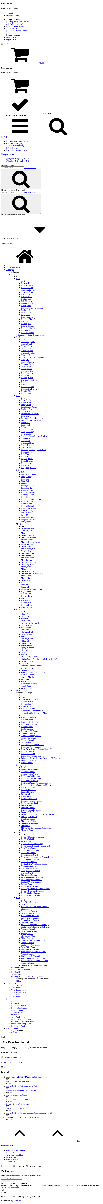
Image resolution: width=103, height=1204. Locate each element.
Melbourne (25, 826)
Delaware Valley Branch (31, 747)
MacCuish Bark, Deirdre (31, 542)
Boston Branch (27, 727)
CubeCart (17, 1201)
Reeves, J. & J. (27, 603)
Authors (14, 274)
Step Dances (16, 974)
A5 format (15, 1003)
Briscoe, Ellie (26, 283)
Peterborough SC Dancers (31, 880)
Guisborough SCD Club (30, 774)
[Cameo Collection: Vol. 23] (12, 1057)
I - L (18, 470)
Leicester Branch (28, 808)
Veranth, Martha (27, 670)
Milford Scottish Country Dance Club (36, 828)
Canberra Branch (28, 733)
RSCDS (9, 999)
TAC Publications (13, 1015)
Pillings (19, 981)
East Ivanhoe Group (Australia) (33, 756)
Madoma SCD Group (29, 823)
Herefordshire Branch (29, 781)
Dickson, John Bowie (29, 380)
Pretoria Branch (27, 884)
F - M (18, 765)
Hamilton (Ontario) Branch (32, 778)
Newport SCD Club (29, 862)
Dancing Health (17, 972)
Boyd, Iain (25, 315)
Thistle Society (27, 938)
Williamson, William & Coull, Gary (30, 335)
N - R (18, 832)
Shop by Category (13, 238)
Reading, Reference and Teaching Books (27, 976)
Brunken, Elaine (27, 333)
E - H (18, 396)
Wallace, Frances (28, 675)
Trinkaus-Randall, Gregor (31, 666)
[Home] (25, 265)
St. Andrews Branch (29, 931)
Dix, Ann (25, 382)
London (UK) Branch (29, 812)
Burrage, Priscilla (28, 328)
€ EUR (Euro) (11, 28)
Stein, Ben (25, 654)
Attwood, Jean (27, 292)
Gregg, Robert (27, 447)
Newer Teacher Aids (14, 267)
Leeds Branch (26, 805)
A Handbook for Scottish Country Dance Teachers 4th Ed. (29, 1113)
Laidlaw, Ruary (27, 510)
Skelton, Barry (27, 639)
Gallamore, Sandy (28, 427)
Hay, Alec (25, 456)
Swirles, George (27, 661)
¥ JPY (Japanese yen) (14, 24)
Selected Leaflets (17, 967)
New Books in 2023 (19, 992)
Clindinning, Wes (28, 342)
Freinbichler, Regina (29, 407)
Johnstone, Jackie (28, 488)
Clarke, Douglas (27, 362)
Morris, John (26, 576)
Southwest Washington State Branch (35, 927)
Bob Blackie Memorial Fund (22, 1021)
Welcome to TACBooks (15, 1150)
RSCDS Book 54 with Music (17, 1104)
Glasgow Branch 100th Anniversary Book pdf (24, 1117)
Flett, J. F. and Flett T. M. (31, 420)
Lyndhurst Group (28, 819)
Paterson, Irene (27, 582)
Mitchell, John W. (28, 571)
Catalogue (10, 270)
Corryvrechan (26, 742)
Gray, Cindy (26, 400)
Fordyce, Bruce (27, 409)
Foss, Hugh (25, 425)
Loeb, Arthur (26, 477)
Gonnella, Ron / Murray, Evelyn (34, 436)
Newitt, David (26, 551)
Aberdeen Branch (28, 708)
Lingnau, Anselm (28, 519)
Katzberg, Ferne (27, 495)
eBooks (14, 1033)
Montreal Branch (28, 830)
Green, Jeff (25, 445)
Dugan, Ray (26, 393)
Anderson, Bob (27, 288)
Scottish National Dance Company (35, 925)
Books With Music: (18, 1006)
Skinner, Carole (27, 641)
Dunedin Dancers (28, 754)
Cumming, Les (27, 371)
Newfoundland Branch (30, 859)
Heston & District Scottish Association (36, 783)
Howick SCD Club (28, 790)
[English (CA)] (7, 154)
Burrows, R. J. (27, 330)
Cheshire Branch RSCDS (31, 699)
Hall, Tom (25, 454)
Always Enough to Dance (16, 1095)
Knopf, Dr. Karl (27, 506)
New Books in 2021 (19, 997)
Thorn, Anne (26, 614)
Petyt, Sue (25, 585)
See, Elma (25, 630)
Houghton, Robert (28, 468)
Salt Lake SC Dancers (30, 916)
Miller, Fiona (26, 569)
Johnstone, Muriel (28, 490)
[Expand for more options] (20, 135)
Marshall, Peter (27, 540)
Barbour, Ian (26, 294)
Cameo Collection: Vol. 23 (12, 1062)
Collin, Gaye (26, 348)
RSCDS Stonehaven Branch (32, 837)
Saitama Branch (27, 913)
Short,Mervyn (26, 634)
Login (3, 165)
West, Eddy (25, 679)
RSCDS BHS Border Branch (32, 891)
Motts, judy (25, 580)
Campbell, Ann (27, 351)
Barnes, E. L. (26, 297)
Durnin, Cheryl (27, 391)
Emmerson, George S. (30, 414)
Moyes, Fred (26, 546)
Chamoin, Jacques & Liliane (32, 357)
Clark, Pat (25, 360)
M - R (18, 524)
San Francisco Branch (30, 918)
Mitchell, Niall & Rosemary (32, 573)
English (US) (11, 39)
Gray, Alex (25, 441)
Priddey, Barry (27, 587)
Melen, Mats (26, 567)
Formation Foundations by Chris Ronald (22, 1090)
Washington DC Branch (30, 956)
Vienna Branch (27, 954)
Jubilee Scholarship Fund (21, 1024)
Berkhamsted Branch (29, 722)
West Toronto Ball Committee (33, 958)
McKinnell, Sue (27, 528)
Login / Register (12, 15)
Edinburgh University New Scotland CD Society (40, 758)
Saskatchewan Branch (30, 920)
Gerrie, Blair (26, 411)
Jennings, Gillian (27, 486)
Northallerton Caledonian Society (34, 864)
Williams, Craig (27, 618)
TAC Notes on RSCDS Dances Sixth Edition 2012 (26, 1077)
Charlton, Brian (27, 355)
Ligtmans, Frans (27, 517)
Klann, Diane (26, 504)
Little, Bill (25, 481)
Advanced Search (30, 168)
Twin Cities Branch (29, 947)
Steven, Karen (26, 616)
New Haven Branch (29, 848)
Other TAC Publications (20, 1026)
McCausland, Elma (28, 549)
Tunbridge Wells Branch (30, 945)
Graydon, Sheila (27, 443)
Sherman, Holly (27, 632)
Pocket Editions (17, 1010)
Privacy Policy (12, 1157)
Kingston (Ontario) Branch (31, 801)
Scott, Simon (26, 627)
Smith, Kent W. (27, 645)
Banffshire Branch (28, 717)
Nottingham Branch (29, 868)
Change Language (13, 35)
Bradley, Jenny (27, 317)
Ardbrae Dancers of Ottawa (32, 711)
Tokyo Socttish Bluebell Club (33, 940)
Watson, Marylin (27, 677)
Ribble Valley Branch (29, 886)
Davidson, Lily (27, 373)
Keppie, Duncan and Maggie (32, 499)
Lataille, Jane (26, 513)
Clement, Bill (26, 344)
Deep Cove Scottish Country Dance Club (37, 749)
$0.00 (41, 63)
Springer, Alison (27, 648)
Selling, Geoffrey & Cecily (31, 623)
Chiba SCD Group (28, 738)
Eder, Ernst (25, 416)
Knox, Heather (27, 501)
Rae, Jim (24, 598)
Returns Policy (12, 1159)
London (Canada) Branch (31, 810)
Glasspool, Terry (27, 432)
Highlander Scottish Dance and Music (36, 785)
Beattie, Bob (26, 299)
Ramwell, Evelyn (28, 600)
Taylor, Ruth (26, 663)
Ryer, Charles (26, 607)
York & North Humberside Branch (35, 965)
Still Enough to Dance (15, 1108)
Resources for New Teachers (17, 1081)
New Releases (11, 983)
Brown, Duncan (27, 285)
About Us (10, 1153)
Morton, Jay (26, 578)
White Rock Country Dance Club (34, 961)
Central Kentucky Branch (31, 736)
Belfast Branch (27, 720)
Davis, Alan (26, 375)
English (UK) (11, 37)
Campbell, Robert (28, 353)
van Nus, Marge (27, 668)
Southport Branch (28, 929)
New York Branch (28, 853)
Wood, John (26, 686)
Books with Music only (20, 970)
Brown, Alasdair (27, 326)
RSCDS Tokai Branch (30, 839)
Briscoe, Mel (26, 324)
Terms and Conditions (14, 1155)
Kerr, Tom (25, 479)
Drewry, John (26, 384)
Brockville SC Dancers (30, 731)
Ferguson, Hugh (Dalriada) (32, 418)
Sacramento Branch (29, 911)
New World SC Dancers (30, 850)
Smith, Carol (26, 643)
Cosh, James (26, 366)
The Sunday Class (28, 936)
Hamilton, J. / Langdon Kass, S (33, 450)
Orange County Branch (30, 871)
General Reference (18, 1012)
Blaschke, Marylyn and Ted (32, 308)
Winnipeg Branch (28, 963)
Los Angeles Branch (29, 817)
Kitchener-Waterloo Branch (32, 803)
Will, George (26, 681)
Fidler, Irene (26, 405)
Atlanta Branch (27, 702)
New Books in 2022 (19, 994)
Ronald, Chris (26, 594)
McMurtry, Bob (27, 564)
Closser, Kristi (26, 346)
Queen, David (26, 596)
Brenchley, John (27, 321)
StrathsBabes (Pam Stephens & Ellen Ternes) (39, 659)
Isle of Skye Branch (29, 799)
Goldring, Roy (27, 434)
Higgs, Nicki (26, 463)
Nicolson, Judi (27, 531)
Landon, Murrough (28, 474)
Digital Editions (12, 1028)
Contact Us (10, 1162)
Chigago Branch (27, 740)
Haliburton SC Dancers (30, 776)
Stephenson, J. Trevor (29, 657)
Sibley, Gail (25, 636)
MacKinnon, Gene (28, 555)
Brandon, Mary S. (28, 319)
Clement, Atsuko (27, 364)
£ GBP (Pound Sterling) (15, 26)
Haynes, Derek (27, 459)
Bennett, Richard (28, 303)
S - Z (18, 609)
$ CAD (4, 137)
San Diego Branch (28, 902)
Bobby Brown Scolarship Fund (23, 1019)
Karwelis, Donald (28, 492)
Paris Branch (26, 841)
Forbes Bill (25, 423)
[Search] (58, 135)
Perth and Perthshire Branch (32, 877)
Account (9, 13)
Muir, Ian (24, 533)
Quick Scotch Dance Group (32, 844)
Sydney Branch (27, 934)
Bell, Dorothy (26, 301)
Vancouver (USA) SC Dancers (33, 952)
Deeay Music (26, 706)
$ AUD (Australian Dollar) (16, 31)
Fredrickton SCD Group (30, 769)
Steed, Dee (25, 652)
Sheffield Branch (28, 922)
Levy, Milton (26, 515)
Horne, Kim (26, 402)
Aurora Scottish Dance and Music (34, 713)
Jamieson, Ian (26, 483)
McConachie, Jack (28, 562)
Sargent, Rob (26, 625)
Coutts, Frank (26, 369)
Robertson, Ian (27, 544)
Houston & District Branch (31, 787)
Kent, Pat (25, 497)
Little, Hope (26, 522)
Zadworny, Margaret (29, 688)
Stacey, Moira (26, 650)
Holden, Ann (26, 465)
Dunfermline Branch (29, 704)
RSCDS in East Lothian (30, 893)
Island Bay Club (27, 796)
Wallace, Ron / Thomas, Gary (33, 672)
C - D (18, 337)
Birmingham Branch (29, 724)
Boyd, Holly (26, 312)
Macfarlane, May (28, 553)
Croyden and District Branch (32, 745)
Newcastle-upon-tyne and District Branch (37, 857)
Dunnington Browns (29, 389)
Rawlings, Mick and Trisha (32, 589)
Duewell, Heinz (27, 387)
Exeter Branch (27, 763)
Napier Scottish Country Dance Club (35, 846)
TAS (23, 904)
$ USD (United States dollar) (17, 22)
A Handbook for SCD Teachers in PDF (21, 1086)
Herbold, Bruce (27, 461)
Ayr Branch (25, 715)
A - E (18, 695)
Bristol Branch (27, 729)
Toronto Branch (27, 943)
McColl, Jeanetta (27, 560)
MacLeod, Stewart (28, 537)
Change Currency (13, 19)
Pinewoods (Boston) (29, 875)
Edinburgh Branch (28, 760)
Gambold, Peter (27, 429)
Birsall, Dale (26, 306)
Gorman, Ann (26, 438)
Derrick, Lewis (27, 378)
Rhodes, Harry (27, 605)
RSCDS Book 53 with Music (17, 1099)
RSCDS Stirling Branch (30, 895)
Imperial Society (27, 792)
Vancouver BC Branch (30, 949)
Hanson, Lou (26, 452)
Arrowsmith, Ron (28, 290)
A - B (18, 279)
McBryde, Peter (27, 558)
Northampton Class (28, 866)
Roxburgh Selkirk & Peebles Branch (35, 889)
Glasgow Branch (28, 772)
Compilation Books (19, 1008)
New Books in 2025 (19, 988)
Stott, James (26, 621)
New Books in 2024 (19, 990)
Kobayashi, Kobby (28, 508)
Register (10, 165)
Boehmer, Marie (27, 310)
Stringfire (25, 909)
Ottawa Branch (27, 873)
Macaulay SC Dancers (30, 821)
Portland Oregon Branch (31, 882)
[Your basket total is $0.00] (20, 94)
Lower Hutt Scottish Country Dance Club (37, 814)
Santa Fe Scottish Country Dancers (35, 907)
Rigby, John (26, 591)
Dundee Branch (27, 751)
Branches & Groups (19, 690)
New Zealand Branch (29, 855)
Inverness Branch (28, 794)
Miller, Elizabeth (27, 535)
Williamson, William (29, 684)
